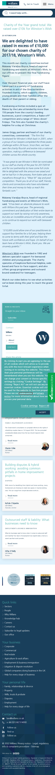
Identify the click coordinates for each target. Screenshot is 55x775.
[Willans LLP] (10, 4)
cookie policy (25, 394)
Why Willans (10, 614)
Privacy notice (24, 743)
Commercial (10, 651)
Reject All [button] (44, 406)
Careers (8, 623)
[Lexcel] (14, 580)
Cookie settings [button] (29, 406)
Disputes (8, 699)
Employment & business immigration (22, 663)
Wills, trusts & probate (15, 694)
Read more (12, 441)
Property (8, 690)
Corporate (9, 646)
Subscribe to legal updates (17, 631)
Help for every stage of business (20, 675)
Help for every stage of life (17, 707)
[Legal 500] (30, 579)
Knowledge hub (12, 619)
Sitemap (35, 747)
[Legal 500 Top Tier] (46, 579)
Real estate (10, 654)
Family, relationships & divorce (19, 686)
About (11, 340)
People (8, 611)
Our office (9, 635)
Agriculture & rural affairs (16, 659)
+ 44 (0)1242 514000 (17, 722)
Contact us (10, 627)
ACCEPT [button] (42, 412)
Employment (10, 703)
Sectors (8, 606)
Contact (11, 347)
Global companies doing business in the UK (25, 671)
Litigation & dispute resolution (19, 667)
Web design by (7, 753)
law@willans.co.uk (15, 718)
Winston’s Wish (10, 253)
